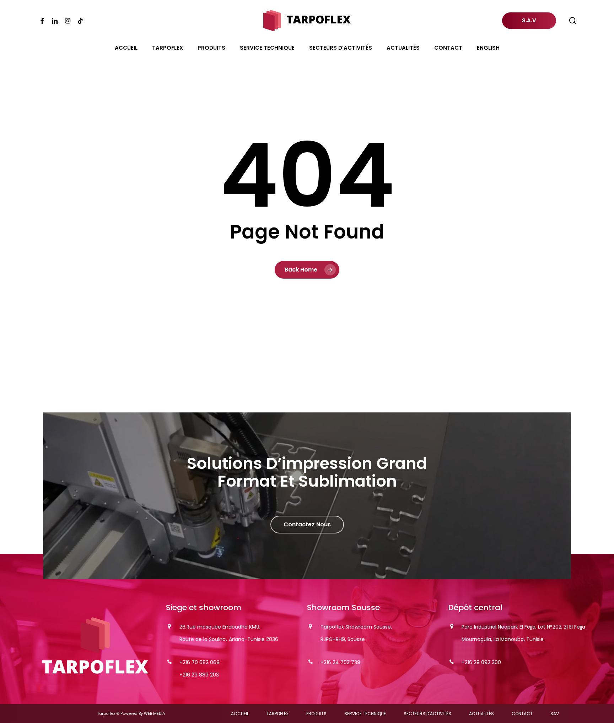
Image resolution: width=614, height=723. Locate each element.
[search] (573, 20)
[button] (307, 524)
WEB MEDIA (154, 713)
